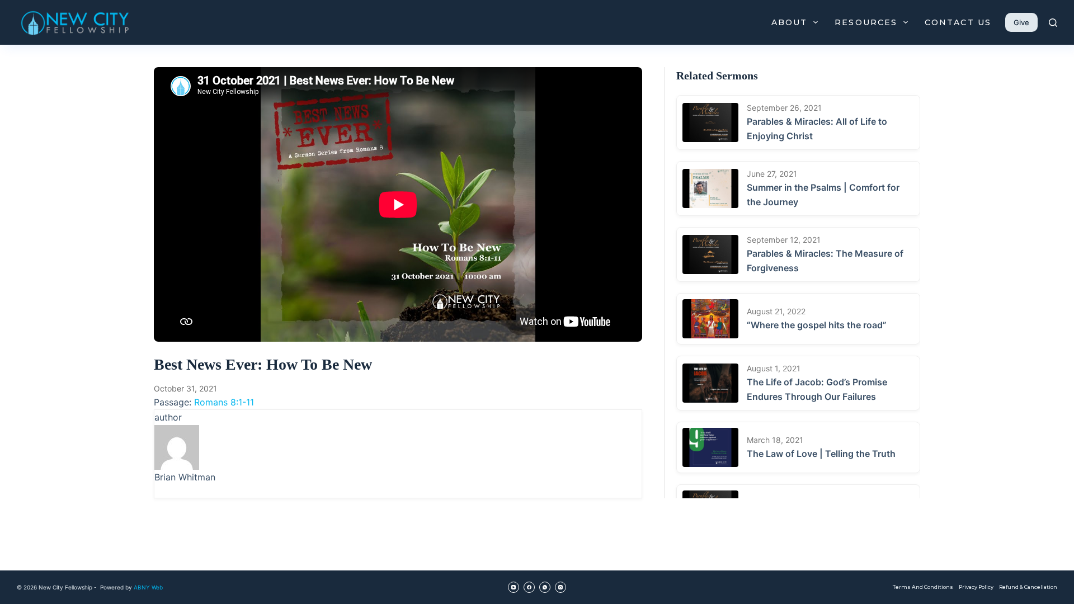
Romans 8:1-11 (224, 402)
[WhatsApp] (544, 587)
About (789, 22)
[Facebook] (529, 587)
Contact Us (958, 22)
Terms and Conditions (923, 587)
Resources (866, 22)
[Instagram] (560, 587)
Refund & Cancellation (1028, 587)
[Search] (1053, 22)
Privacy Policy (976, 587)
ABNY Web (148, 587)
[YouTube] (513, 587)
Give (1021, 22)
